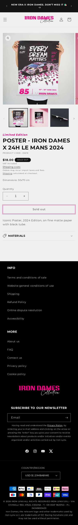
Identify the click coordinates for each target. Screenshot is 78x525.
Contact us (14, 357)
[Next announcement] (71, 6)
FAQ (10, 349)
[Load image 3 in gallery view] (59, 117)
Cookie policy (16, 374)
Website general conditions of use (30, 285)
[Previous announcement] (7, 6)
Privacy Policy (54, 425)
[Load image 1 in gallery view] (18, 117)
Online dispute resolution (24, 310)
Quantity (8, 188)
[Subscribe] (67, 417)
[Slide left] (4, 119)
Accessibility (15, 318)
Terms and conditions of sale (27, 277)
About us (13, 341)
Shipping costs (11, 166)
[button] (7, 20)
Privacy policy (16, 366)
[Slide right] (74, 119)
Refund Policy (16, 302)
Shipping (7, 173)
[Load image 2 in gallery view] (39, 117)
